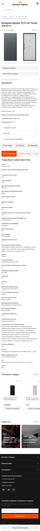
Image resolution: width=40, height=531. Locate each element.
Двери (11, 16)
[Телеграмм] (9, 490)
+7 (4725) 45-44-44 (7, 479)
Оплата (21, 145)
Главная (4, 16)
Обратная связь (6, 485)
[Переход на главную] (19, 3)
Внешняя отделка (9, 68)
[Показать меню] (2, 4)
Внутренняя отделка (10, 74)
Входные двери (21, 16)
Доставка (8, 145)
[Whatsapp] (14, 490)
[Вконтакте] (3, 490)
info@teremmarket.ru (8, 482)
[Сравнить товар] (21, 381)
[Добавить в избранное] (17, 381)
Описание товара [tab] (24, 154)
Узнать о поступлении (20, 528)
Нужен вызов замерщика (14, 139)
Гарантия (34, 145)
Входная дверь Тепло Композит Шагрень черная (10, 398)
